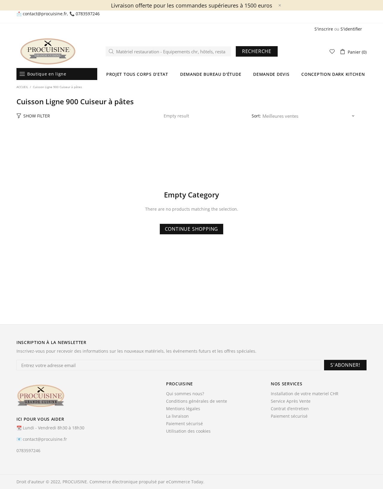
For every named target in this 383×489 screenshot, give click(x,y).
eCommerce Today (184, 482)
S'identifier (351, 29)
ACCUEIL (22, 87)
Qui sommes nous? (185, 393)
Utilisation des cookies (188, 431)
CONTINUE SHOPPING (191, 229)
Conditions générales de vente (196, 401)
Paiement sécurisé (184, 423)
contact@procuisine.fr (45, 13)
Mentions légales (183, 408)
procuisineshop (47, 51)
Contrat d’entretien (290, 408)
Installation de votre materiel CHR (304, 393)
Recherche (256, 51)
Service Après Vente (291, 401)
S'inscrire (323, 29)
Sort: (256, 116)
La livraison (177, 416)
